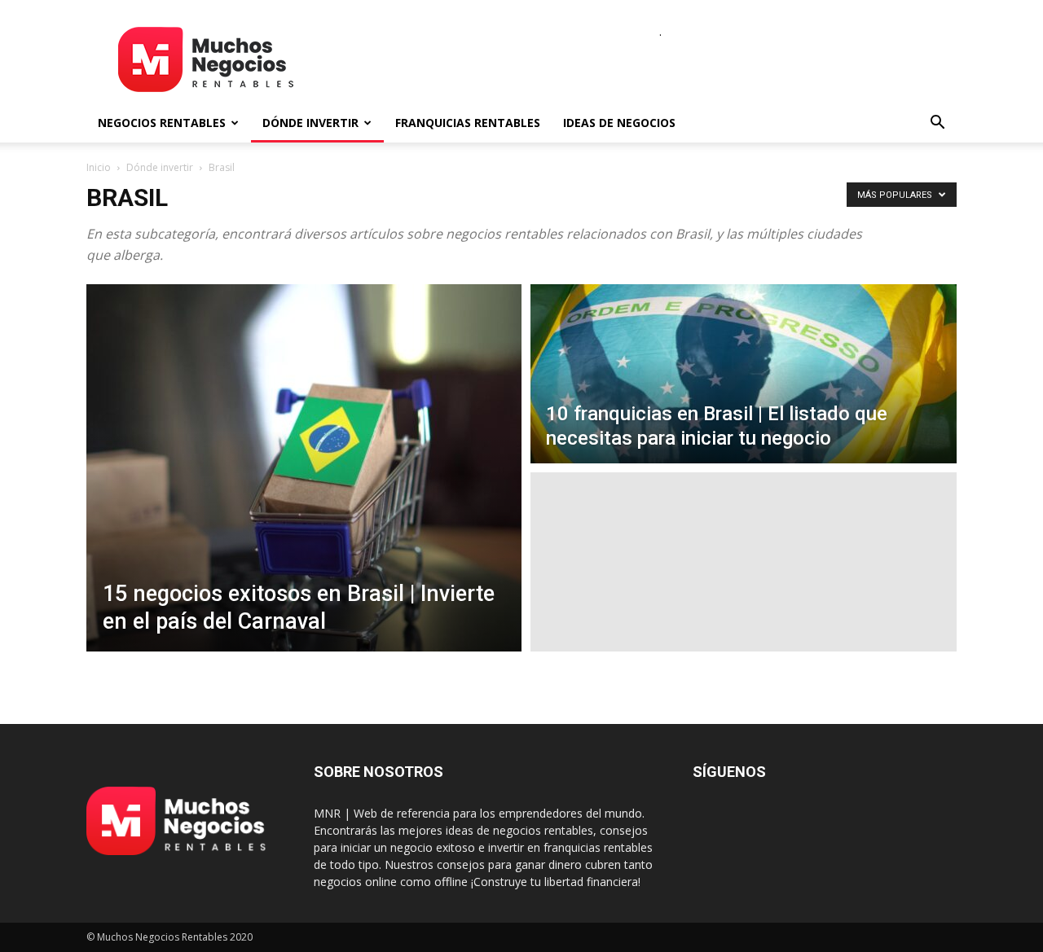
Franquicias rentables (467, 122)
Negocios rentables (162, 122)
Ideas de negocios (619, 122)
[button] (937, 124)
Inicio (98, 167)
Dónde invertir (310, 122)
